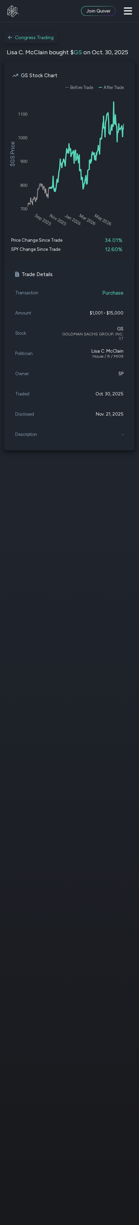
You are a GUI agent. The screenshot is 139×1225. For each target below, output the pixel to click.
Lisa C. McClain (107, 351)
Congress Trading (34, 37)
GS (78, 52)
